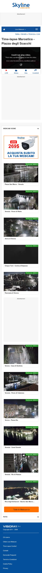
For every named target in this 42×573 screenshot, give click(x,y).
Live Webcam (20, 29)
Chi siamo (6, 537)
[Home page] (4, 29)
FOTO (5, 517)
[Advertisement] (21, 19)
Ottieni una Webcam (10, 542)
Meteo (16, 73)
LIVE (6, 73)
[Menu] (36, 29)
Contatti (5, 550)
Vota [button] (25, 73)
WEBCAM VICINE (9, 128)
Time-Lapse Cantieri (10, 546)
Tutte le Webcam (20, 509)
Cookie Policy (7, 564)
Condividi (36, 73)
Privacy (5, 568)
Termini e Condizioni (10, 559)
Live (38, 34)
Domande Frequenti (9, 555)
